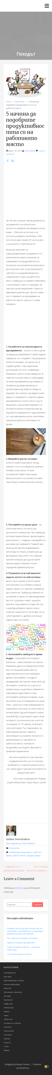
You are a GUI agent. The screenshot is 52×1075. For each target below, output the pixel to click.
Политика (8, 1027)
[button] (47, 5)
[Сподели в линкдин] (13, 161)
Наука (6, 1015)
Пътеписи (8, 1035)
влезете (18, 887)
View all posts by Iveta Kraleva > (21, 843)
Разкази (7, 1038)
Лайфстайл (8, 1003)
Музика (6, 1011)
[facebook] (8, 161)
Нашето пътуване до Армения (20, 942)
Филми (6, 1050)
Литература (9, 1007)
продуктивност (26, 852)
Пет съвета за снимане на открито (22, 938)
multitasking (14, 852)
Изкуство (7, 988)
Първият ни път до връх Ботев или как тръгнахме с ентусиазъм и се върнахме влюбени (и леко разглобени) (25, 931)
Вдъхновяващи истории (14, 980)
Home (8, 101)
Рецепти (7, 1042)
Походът (26, 54)
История (7, 996)
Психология (19, 101)
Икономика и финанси (13, 992)
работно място (19, 855)
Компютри (8, 1000)
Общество (8, 1019)
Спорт (6, 1046)
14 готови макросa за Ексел (19, 954)
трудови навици (33, 855)
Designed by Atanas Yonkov (17, 1064)
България (7, 976)
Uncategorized (10, 972)
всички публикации (12, 984)
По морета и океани (12, 1023)
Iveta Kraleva (29, 151)
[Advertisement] (26, 191)
